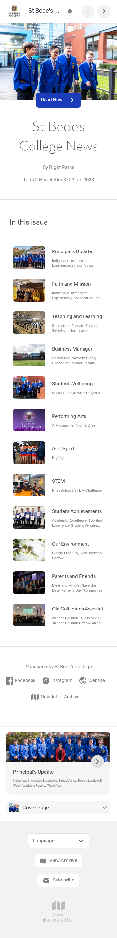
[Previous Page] (87, 11)
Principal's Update (34, 772)
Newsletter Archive (60, 697)
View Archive (63, 860)
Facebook (25, 680)
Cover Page (35, 807)
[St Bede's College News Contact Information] (70, 11)
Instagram (61, 680)
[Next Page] (104, 11)
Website (96, 680)
